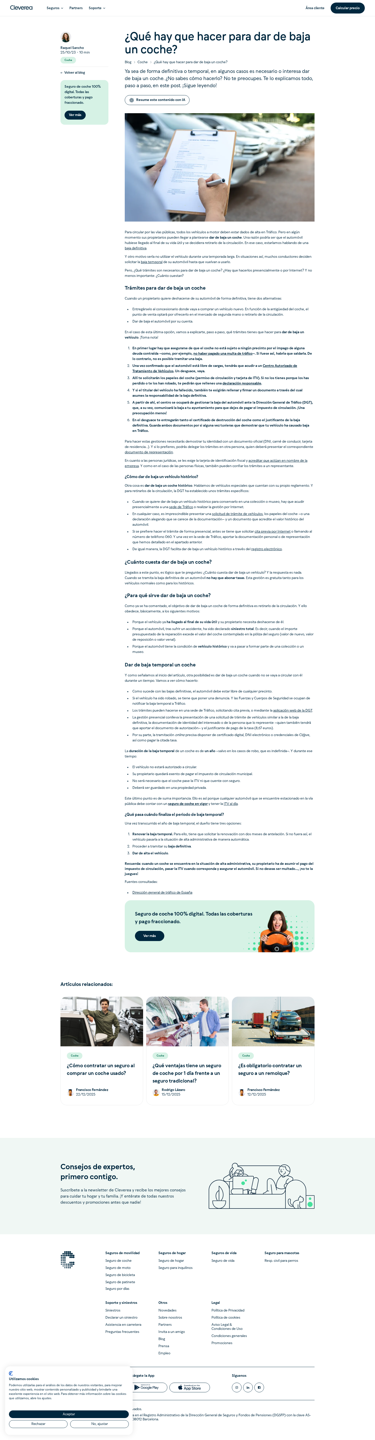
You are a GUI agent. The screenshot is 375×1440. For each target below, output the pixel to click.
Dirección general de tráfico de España (162, 893)
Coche (143, 62)
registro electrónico (266, 549)
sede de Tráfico (181, 507)
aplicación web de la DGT (292, 711)
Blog (128, 62)
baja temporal (151, 262)
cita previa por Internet (273, 532)
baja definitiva (135, 248)
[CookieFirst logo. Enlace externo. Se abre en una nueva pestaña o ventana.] (11, 1373)
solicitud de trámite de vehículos (237, 514)
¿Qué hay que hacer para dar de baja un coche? (191, 62)
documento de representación (149, 452)
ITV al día (231, 804)
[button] (55, 8)
